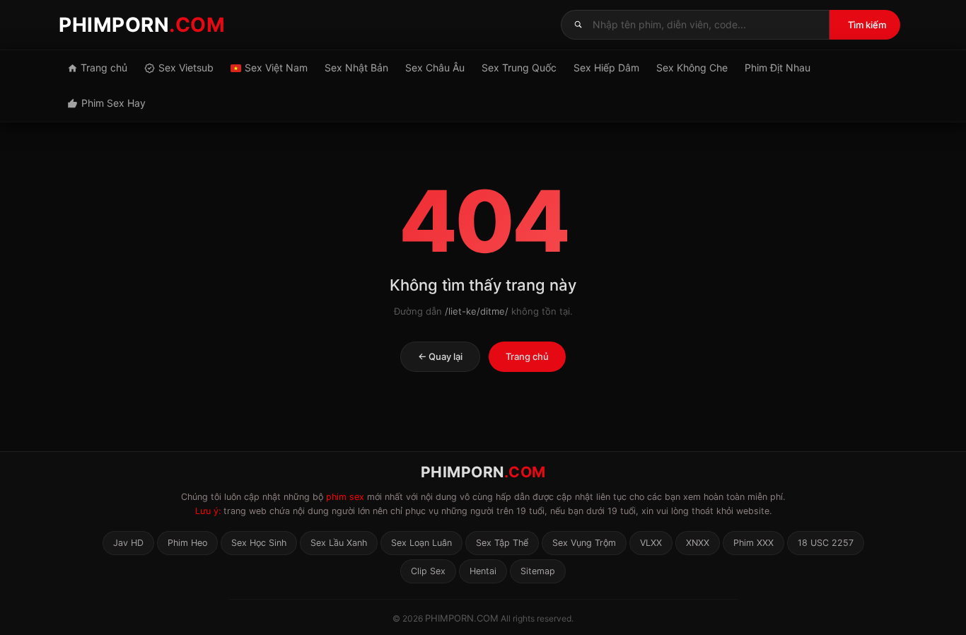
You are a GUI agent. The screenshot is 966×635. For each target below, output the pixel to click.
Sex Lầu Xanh (338, 542)
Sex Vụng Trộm (584, 542)
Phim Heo (187, 542)
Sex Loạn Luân (421, 542)
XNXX (697, 542)
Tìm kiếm (867, 24)
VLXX (651, 542)
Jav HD (128, 542)
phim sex (345, 496)
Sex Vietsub (186, 68)
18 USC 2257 (826, 542)
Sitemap (537, 571)
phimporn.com (462, 618)
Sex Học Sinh (258, 542)
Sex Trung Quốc (519, 68)
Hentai (483, 571)
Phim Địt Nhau (777, 68)
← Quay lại (440, 356)
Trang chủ (104, 68)
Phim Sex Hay (113, 103)
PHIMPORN (142, 25)
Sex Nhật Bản (356, 68)
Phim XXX (753, 542)
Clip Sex (428, 571)
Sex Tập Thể (502, 542)
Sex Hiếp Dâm (606, 68)
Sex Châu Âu (435, 68)
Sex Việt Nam (276, 68)
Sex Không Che (692, 68)
